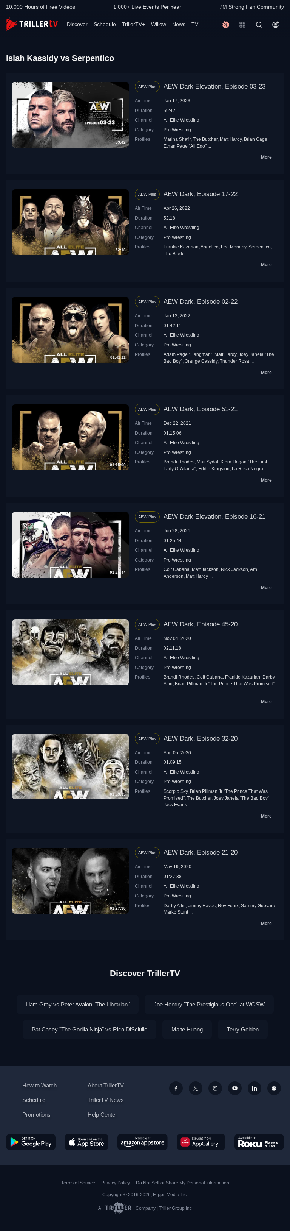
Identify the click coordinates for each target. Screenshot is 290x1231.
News (178, 24)
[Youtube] (235, 1088)
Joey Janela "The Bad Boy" (241, 798)
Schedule (105, 24)
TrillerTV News (106, 1100)
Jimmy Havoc (202, 905)
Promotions (36, 1114)
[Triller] (274, 1088)
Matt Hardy (231, 139)
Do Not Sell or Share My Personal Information (182, 1183)
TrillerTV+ (133, 24)
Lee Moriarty (233, 246)
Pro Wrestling (177, 129)
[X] (195, 1088)
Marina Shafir (177, 139)
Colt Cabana (177, 569)
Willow (158, 24)
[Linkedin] (254, 1088)
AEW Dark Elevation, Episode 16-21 (214, 516)
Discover (77, 24)
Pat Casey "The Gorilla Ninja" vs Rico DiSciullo (89, 1029)
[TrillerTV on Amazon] (142, 1142)
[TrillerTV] (32, 24)
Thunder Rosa (234, 361)
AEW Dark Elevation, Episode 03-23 (214, 86)
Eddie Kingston (214, 468)
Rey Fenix (228, 905)
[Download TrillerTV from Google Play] (31, 1142)
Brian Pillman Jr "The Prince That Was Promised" (225, 683)
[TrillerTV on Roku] (259, 1142)
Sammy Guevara (258, 905)
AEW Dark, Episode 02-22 (201, 301)
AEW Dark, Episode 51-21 (201, 409)
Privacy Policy (115, 1183)
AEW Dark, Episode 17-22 (201, 194)
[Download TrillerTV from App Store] (87, 1142)
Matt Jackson (205, 569)
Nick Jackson (234, 569)
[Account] (275, 24)
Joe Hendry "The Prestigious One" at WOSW (209, 1004)
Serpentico (259, 246)
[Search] (259, 24)
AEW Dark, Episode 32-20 (201, 738)
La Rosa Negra (247, 468)
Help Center (102, 1114)
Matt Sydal (207, 461)
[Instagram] (215, 1088)
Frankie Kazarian (181, 246)
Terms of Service (78, 1183)
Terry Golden (243, 1029)
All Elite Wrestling (181, 119)
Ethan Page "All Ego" (185, 146)
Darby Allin (175, 905)
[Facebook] (176, 1088)
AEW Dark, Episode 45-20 (201, 624)
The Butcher (205, 139)
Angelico (210, 246)
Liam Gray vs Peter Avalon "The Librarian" (78, 1004)
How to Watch (39, 1085)
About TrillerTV (106, 1085)
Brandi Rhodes (179, 461)
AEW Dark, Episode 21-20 (201, 852)
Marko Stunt (176, 912)
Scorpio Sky (176, 791)
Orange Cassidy (201, 361)
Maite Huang (187, 1029)
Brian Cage (255, 139)
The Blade (174, 253)
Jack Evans (175, 804)
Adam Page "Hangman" (188, 354)
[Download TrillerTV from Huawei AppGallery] (201, 1142)
